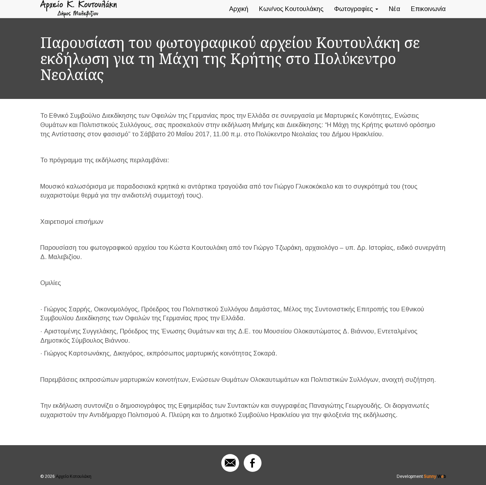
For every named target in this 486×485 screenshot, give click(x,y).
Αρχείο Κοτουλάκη (73, 476)
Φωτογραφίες (354, 8)
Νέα (394, 8)
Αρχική (238, 8)
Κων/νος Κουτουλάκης (291, 8)
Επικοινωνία (428, 8)
